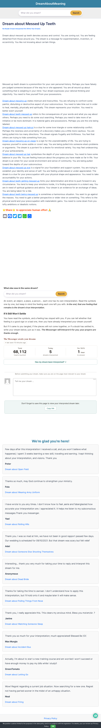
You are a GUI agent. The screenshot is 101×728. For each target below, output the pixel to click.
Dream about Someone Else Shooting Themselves (29, 551)
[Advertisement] (50, 64)
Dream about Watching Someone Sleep (24, 624)
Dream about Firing (14, 702)
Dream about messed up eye (16, 167)
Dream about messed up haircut (18, 127)
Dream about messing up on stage (19, 141)
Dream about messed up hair (16, 154)
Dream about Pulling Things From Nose (24, 601)
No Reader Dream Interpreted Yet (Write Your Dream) (21, 29)
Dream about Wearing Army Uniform (22, 492)
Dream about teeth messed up (17, 114)
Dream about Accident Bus (18, 647)
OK (53, 726)
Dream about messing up (14, 101)
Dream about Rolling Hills (17, 524)
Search (76, 13)
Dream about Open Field (17, 469)
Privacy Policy (50, 718)
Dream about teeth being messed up (20, 194)
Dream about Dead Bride (17, 579)
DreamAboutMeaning (50, 3)
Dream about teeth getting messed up (21, 181)
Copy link (50, 408)
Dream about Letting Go (16, 674)
